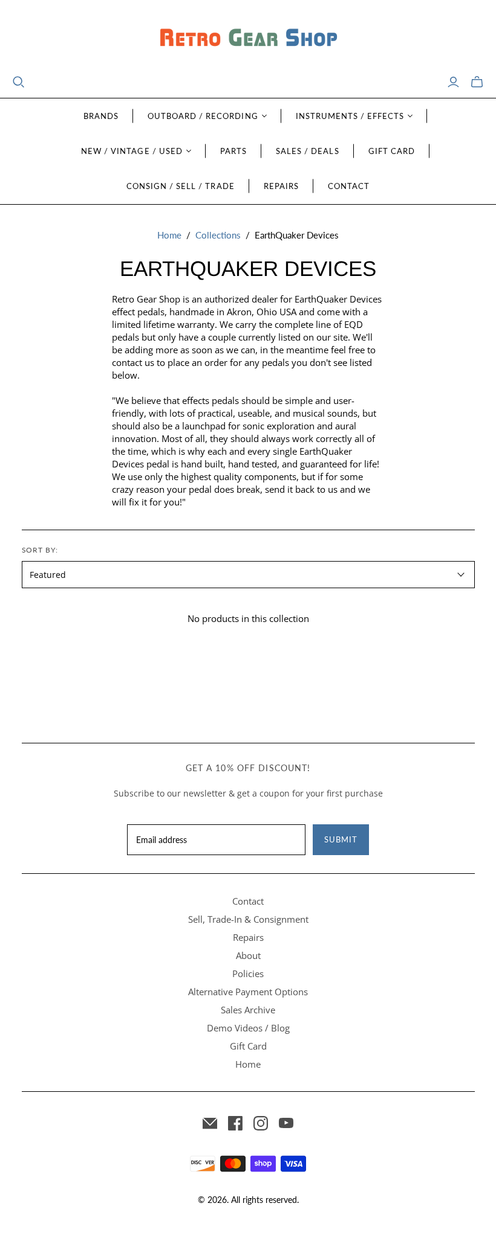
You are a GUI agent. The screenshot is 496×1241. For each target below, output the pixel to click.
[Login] (453, 82)
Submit (340, 839)
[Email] (210, 1123)
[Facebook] (235, 1123)
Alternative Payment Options (248, 992)
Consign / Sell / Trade (180, 186)
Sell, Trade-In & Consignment (248, 919)
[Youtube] (286, 1123)
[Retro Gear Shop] (248, 37)
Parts (233, 151)
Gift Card (391, 151)
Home (169, 234)
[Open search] (19, 82)
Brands (101, 116)
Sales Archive (248, 1010)
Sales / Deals (307, 151)
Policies (248, 973)
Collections (218, 234)
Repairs (281, 186)
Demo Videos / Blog (248, 1028)
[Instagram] (260, 1123)
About (248, 955)
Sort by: (40, 549)
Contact (349, 186)
